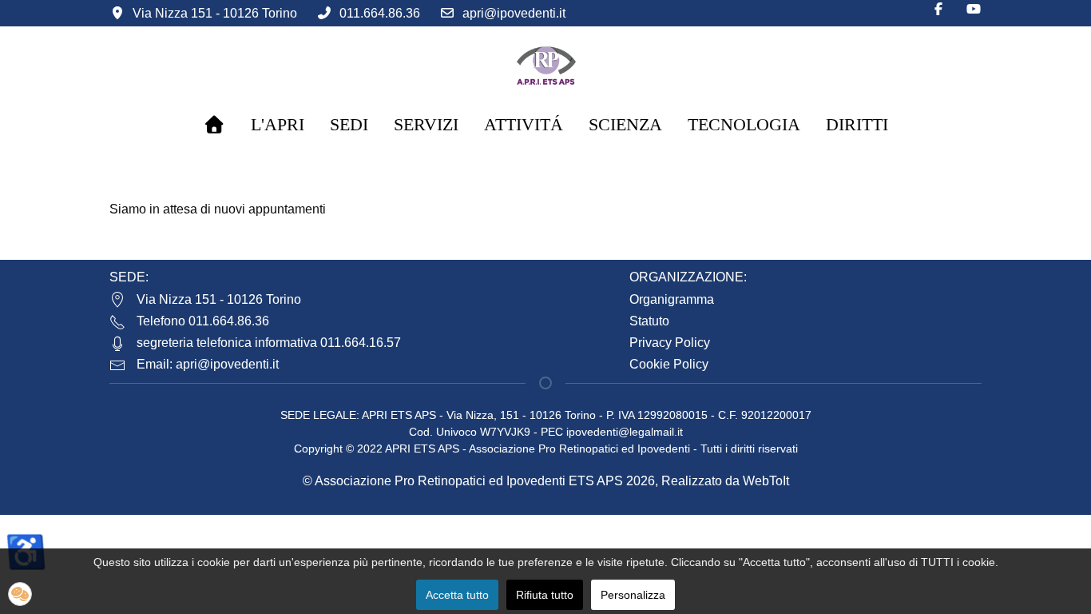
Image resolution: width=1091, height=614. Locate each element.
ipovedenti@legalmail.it (624, 431)
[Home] (214, 125)
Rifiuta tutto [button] (544, 594)
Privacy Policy (669, 342)
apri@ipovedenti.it (513, 13)
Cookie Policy (668, 364)
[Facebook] (938, 9)
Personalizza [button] (633, 594)
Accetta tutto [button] (457, 594)
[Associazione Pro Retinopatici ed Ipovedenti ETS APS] (545, 64)
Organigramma (671, 299)
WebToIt (766, 481)
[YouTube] (974, 9)
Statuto (649, 321)
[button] (20, 594)
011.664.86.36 (379, 13)
